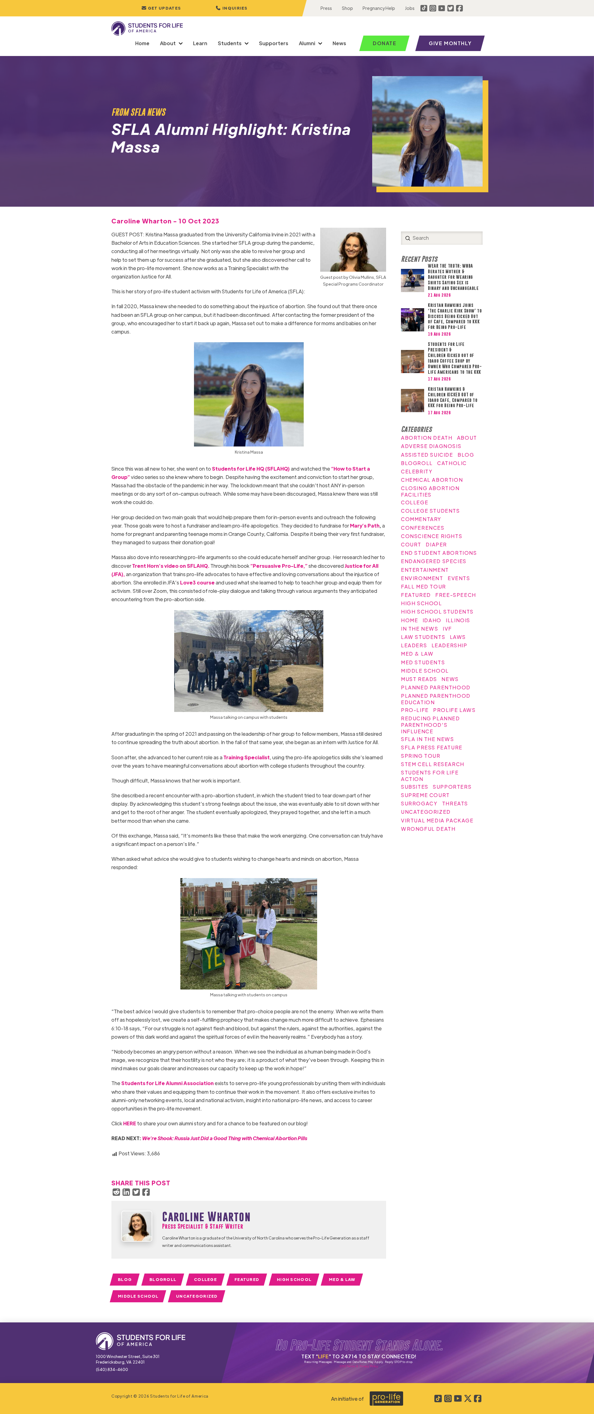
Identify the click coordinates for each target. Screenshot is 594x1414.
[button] (231, 8)
